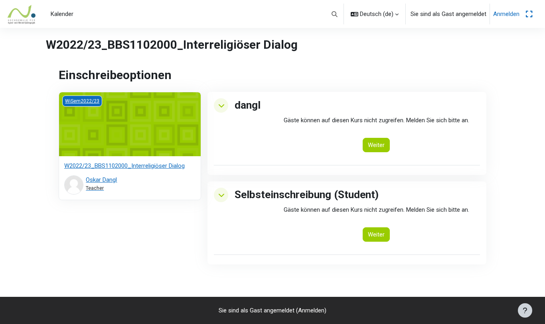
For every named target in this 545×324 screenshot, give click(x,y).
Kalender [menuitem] (62, 14)
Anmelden (506, 14)
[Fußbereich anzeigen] (525, 310)
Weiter (376, 145)
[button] (335, 14)
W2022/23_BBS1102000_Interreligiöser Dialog (124, 165)
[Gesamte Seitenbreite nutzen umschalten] (529, 14)
